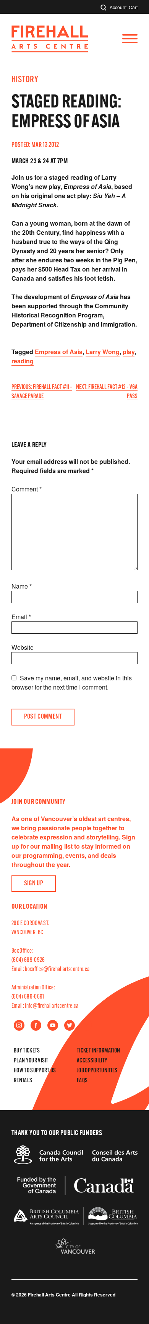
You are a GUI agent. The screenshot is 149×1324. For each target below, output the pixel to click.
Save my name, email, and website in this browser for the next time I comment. (71, 682)
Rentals (23, 1081)
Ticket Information (98, 1051)
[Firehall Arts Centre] (49, 50)
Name (21, 586)
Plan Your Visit (31, 1061)
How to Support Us (35, 1071)
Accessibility (92, 1061)
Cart (133, 7)
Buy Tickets (27, 1051)
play (128, 351)
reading (22, 360)
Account (118, 7)
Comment (26, 489)
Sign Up (34, 883)
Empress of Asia (59, 351)
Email (21, 616)
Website (22, 647)
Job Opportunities (97, 1071)
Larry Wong (103, 351)
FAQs (82, 1081)
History (24, 80)
